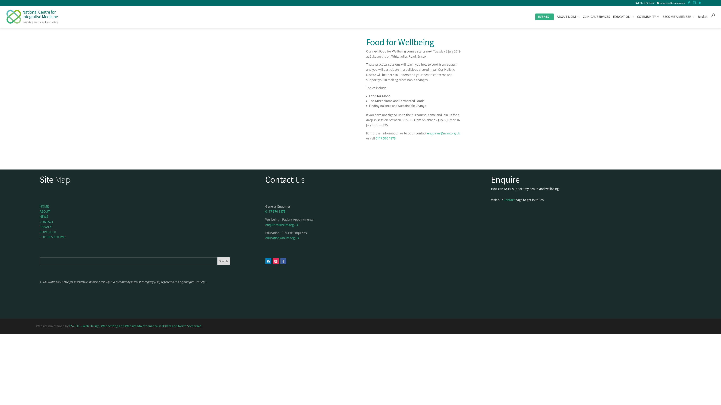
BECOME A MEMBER (677, 17)
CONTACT (46, 222)
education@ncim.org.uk (282, 238)
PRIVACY (46, 227)
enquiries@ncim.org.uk (443, 133)
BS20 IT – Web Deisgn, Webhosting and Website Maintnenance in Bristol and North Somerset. (135, 326)
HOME (44, 206)
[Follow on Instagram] (276, 261)
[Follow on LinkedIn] (268, 261)
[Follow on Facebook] (283, 261)
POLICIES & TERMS (53, 237)
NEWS (44, 216)
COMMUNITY (646, 17)
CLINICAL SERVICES (596, 17)
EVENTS (543, 17)
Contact (509, 200)
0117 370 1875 (646, 2)
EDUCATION (621, 17)
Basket (702, 17)
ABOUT (45, 211)
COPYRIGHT (48, 232)
